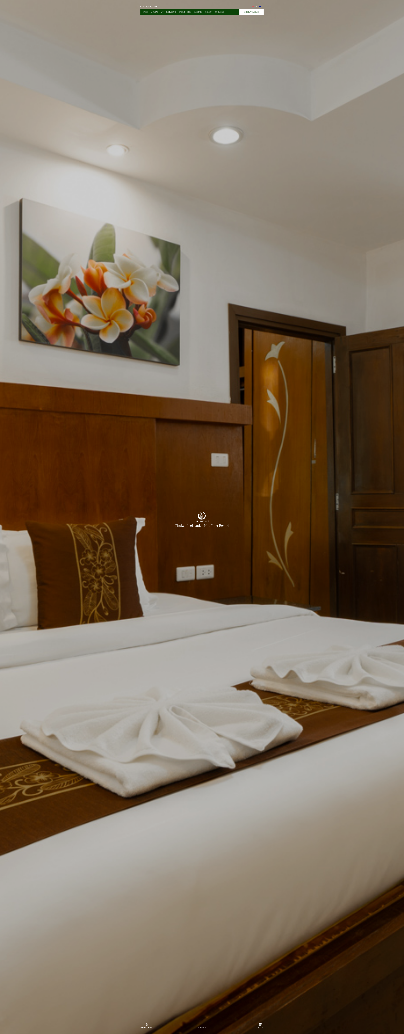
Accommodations (168, 12)
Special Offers (185, 12)
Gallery (208, 12)
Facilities (198, 12)
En (255, 6)
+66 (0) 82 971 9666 (150, 6)
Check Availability (251, 12)
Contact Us (219, 12)
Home (145, 12)
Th (262, 6)
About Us (154, 12)
